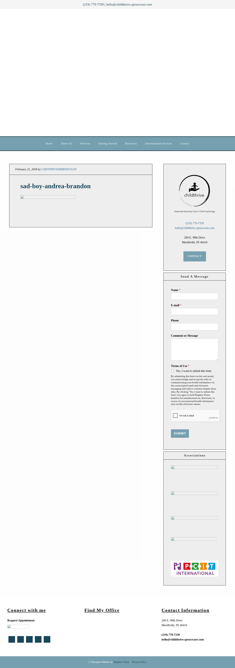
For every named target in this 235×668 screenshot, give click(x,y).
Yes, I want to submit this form (193, 370)
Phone (175, 320)
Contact (195, 256)
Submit (180, 433)
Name (175, 290)
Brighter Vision (121, 662)
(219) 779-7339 (93, 4)
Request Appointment (21, 620)
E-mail (176, 305)
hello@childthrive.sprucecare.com (129, 4)
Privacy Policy (139, 662)
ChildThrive (110, 72)
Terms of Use (180, 365)
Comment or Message (184, 335)
